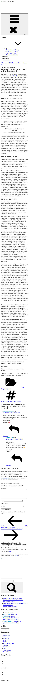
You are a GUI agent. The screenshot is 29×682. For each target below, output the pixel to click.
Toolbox (5, 48)
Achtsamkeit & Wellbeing (12, 49)
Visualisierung (7, 651)
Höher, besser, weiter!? (9, 601)
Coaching (5, 645)
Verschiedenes (7, 650)
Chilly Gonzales (17, 75)
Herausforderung (5, 401)
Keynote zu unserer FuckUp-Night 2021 (13, 600)
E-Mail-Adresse (4, 503)
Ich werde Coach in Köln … (14, 6)
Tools (4, 648)
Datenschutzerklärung (6, 478)
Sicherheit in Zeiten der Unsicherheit (12, 598)
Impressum (6, 58)
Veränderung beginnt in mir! (10, 606)
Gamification (6, 646)
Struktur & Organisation (12, 55)
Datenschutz (6, 60)
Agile (4, 636)
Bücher (5, 641)
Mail (10, 551)
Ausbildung (6, 638)
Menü (25, 34)
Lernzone (18, 401)
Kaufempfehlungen (11, 53)
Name (2, 500)
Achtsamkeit (6, 635)
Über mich (5, 56)
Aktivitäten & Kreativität (12, 51)
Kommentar (3, 488)
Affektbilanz (14, 614)
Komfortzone (13, 401)
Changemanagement (6, 389)
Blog (4, 37)
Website (3, 506)
